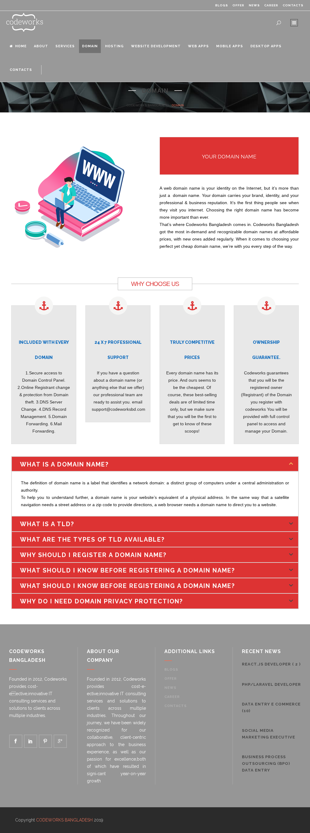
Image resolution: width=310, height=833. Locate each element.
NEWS (254, 5)
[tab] (155, 464)
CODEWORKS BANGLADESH (148, 105)
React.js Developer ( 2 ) (271, 664)
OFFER (238, 5)
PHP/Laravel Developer (271, 684)
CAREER (271, 5)
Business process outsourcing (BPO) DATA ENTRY (266, 763)
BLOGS (221, 5)
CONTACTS (293, 5)
